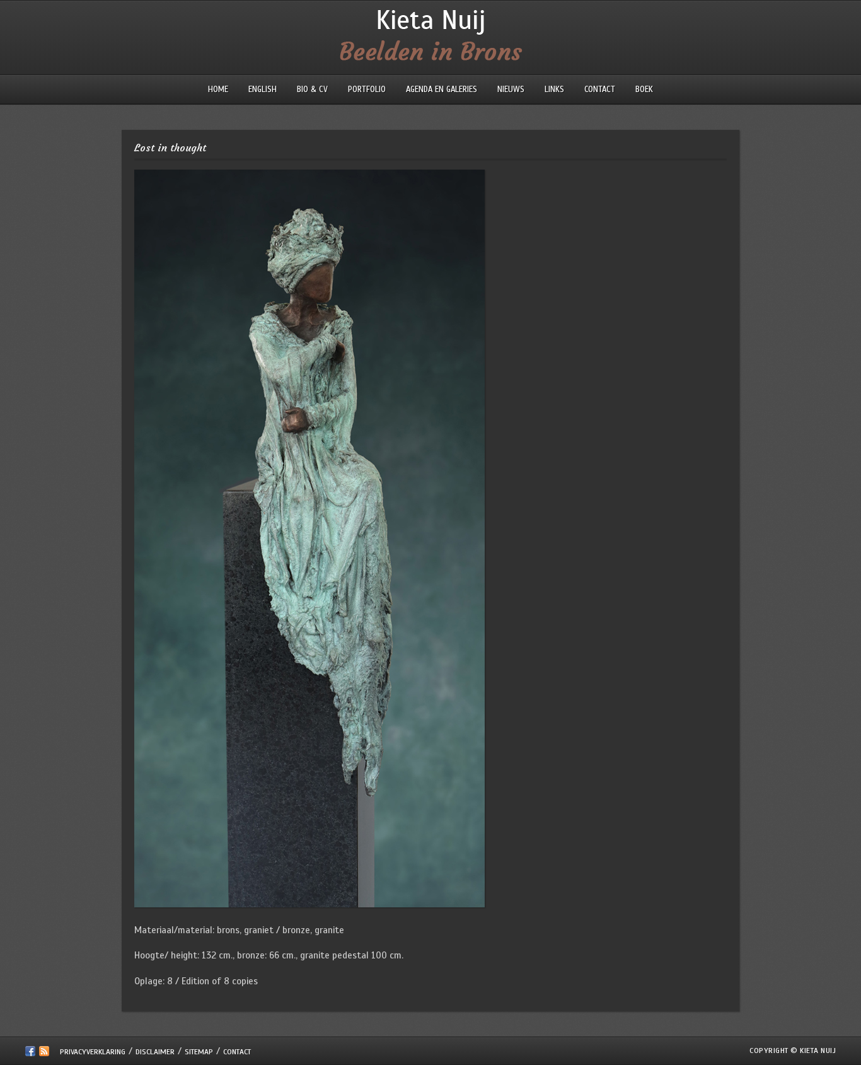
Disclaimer (155, 1051)
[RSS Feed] (44, 1053)
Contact (599, 89)
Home (218, 89)
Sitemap (199, 1051)
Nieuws (510, 89)
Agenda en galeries (441, 89)
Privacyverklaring (92, 1051)
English (262, 89)
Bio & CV (312, 89)
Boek (644, 89)
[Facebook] (30, 1053)
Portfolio (367, 89)
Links (554, 89)
